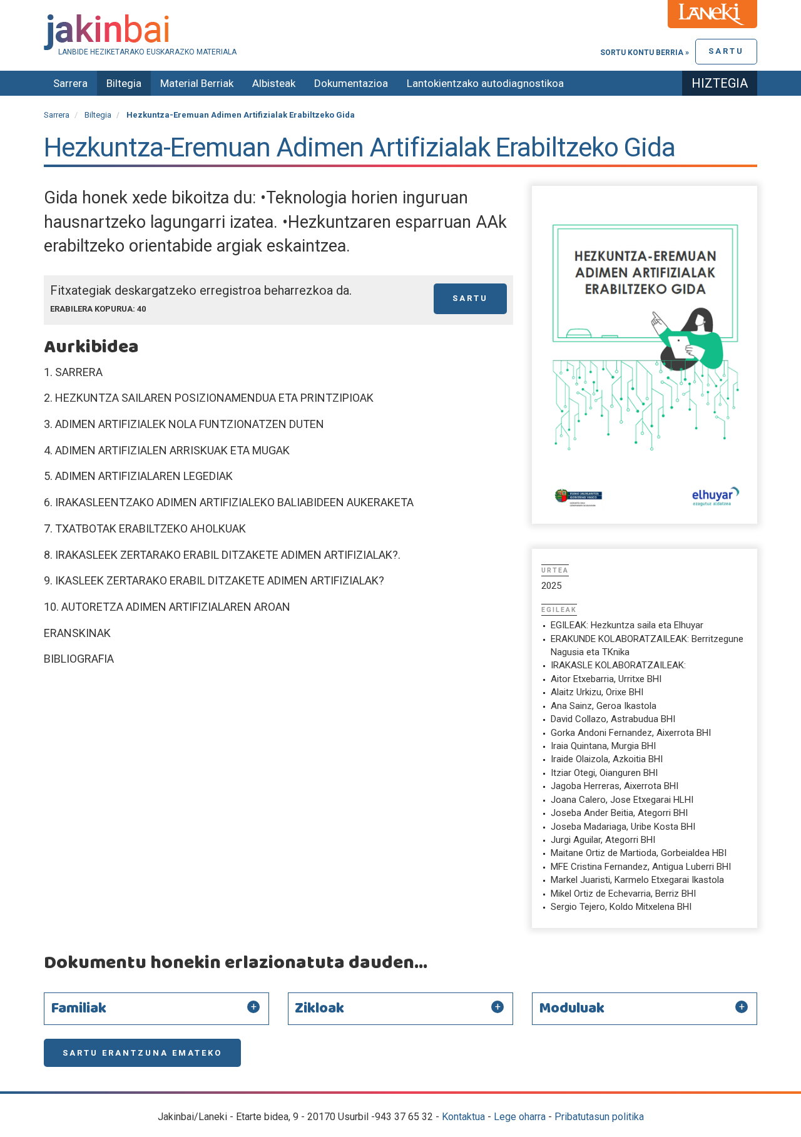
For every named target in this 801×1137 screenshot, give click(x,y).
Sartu (726, 51)
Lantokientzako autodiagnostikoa (485, 83)
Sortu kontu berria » (644, 52)
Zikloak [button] (319, 1009)
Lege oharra (520, 1117)
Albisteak (273, 83)
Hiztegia (719, 83)
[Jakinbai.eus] (400, 32)
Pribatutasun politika (599, 1117)
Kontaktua (463, 1117)
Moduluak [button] (572, 1009)
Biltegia (123, 83)
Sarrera (70, 83)
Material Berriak (196, 83)
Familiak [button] (78, 1009)
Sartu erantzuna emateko (142, 1053)
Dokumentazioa (351, 83)
